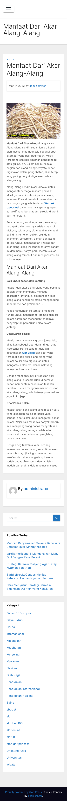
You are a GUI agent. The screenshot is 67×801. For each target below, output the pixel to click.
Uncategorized (16, 750)
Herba (10, 59)
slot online (13, 730)
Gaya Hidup (14, 620)
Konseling (13, 654)
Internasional (15, 634)
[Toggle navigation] (8, 9)
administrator (37, 85)
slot (9, 716)
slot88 (11, 737)
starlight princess (18, 744)
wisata (11, 764)
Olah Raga (13, 675)
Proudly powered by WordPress (23, 792)
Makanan (13, 661)
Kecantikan (14, 640)
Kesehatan (14, 647)
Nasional (12, 668)
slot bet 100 (15, 723)
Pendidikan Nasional (20, 695)
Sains (10, 702)
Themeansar (35, 795)
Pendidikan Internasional (23, 689)
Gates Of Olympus (19, 613)
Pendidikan (14, 682)
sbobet (11, 709)
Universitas (14, 757)
